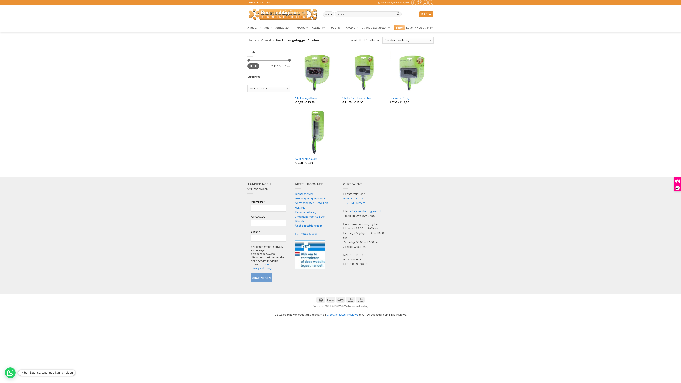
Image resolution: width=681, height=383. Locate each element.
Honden (252, 27)
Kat (266, 27)
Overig (350, 27)
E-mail (255, 232)
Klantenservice (304, 194)
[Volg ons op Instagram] (419, 2)
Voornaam (258, 202)
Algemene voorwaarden (310, 217)
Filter (253, 66)
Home (251, 40)
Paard (335, 27)
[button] (393, 2)
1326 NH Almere (354, 203)
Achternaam (258, 217)
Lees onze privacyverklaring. (262, 266)
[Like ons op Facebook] (413, 2)
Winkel (266, 40)
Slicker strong (399, 98)
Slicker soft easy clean (357, 98)
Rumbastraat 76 (353, 199)
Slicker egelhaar (306, 98)
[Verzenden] (398, 14)
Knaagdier (282, 27)
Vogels (300, 27)
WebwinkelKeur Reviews (342, 315)
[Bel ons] (430, 2)
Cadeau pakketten (374, 27)
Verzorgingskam (306, 159)
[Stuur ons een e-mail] (425, 2)
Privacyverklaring (305, 212)
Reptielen (318, 27)
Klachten (300, 221)
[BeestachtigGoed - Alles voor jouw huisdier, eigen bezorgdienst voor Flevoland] (282, 14)
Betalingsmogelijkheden (310, 199)
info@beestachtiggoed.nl (365, 211)
